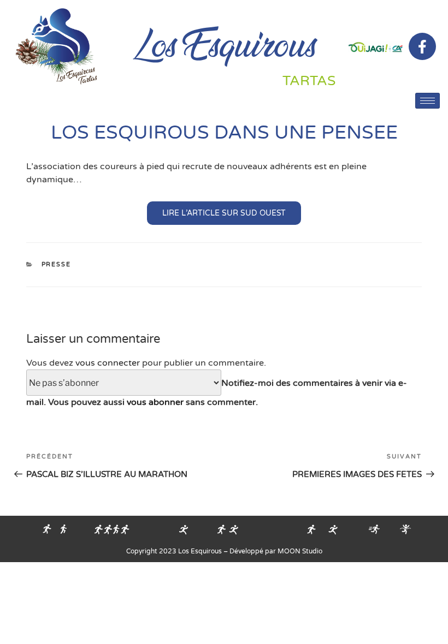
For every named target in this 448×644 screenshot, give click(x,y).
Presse (57, 264)
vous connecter (107, 362)
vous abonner (155, 402)
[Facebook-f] (422, 46)
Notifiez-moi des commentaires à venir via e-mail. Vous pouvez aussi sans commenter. (216, 393)
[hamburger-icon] (427, 101)
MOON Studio (300, 551)
